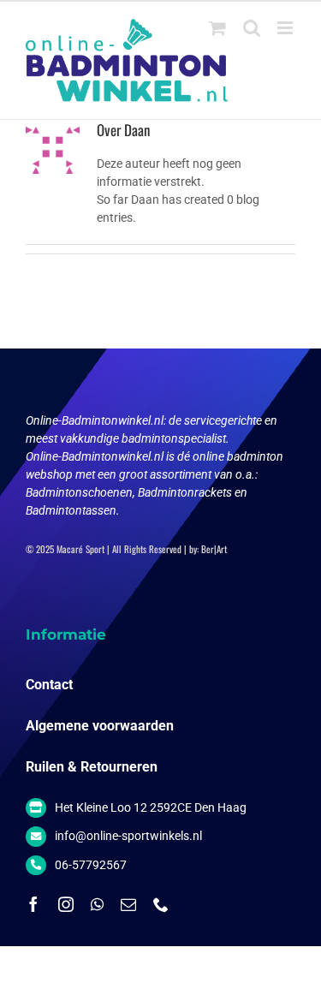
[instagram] (66, 904)
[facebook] (33, 904)
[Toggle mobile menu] (286, 28)
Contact (49, 684)
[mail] (128, 904)
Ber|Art (214, 549)
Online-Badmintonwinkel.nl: (97, 420)
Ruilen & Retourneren (92, 767)
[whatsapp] (97, 904)
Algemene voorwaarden (100, 726)
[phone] (161, 904)
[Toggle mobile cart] (217, 28)
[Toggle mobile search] (251, 28)
